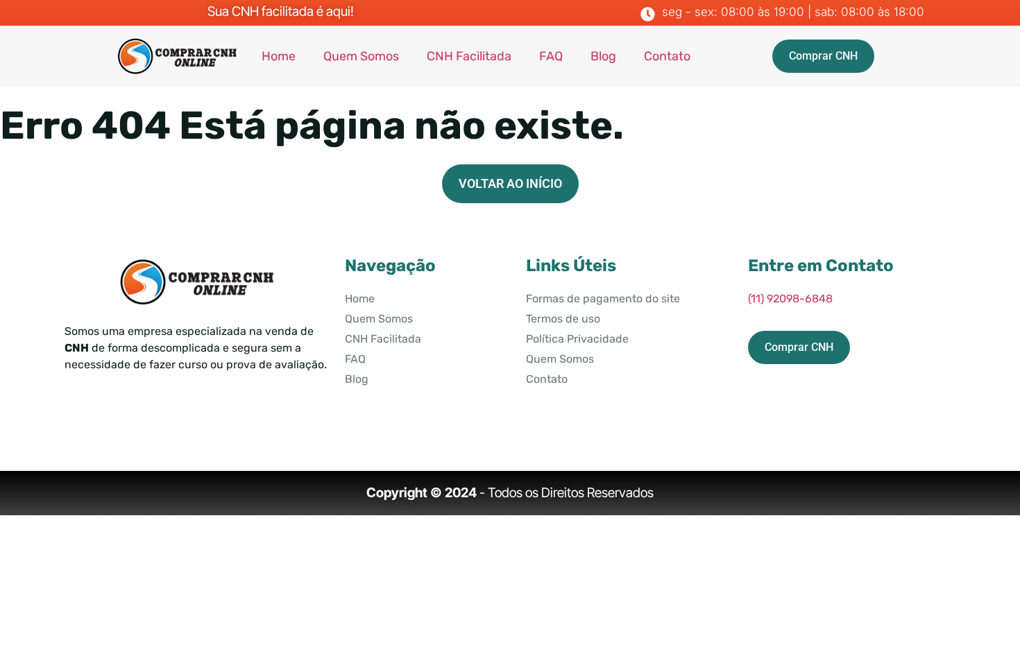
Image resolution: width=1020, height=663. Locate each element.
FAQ (551, 56)
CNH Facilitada (469, 56)
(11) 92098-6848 (790, 298)
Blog (603, 56)
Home (279, 56)
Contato (667, 56)
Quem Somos (361, 56)
